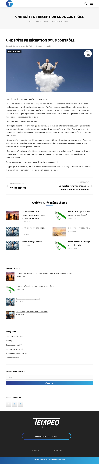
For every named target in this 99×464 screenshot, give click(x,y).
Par (34, 46)
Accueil (31, 21)
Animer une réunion (13, 336)
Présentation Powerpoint (15, 353)
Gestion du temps (42, 21)
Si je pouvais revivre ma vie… (79, 228)
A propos (35, 450)
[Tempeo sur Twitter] (14, 404)
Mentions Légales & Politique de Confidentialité (49, 459)
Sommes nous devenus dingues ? (34, 229)
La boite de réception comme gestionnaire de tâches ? (79, 213)
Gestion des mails (12, 345)
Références (57, 450)
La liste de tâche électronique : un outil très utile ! (79, 243)
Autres (8, 341)
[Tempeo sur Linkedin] (20, 404)
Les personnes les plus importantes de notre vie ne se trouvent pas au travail (33, 215)
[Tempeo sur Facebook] (8, 404)
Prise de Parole (11, 358)
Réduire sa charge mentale (32, 242)
